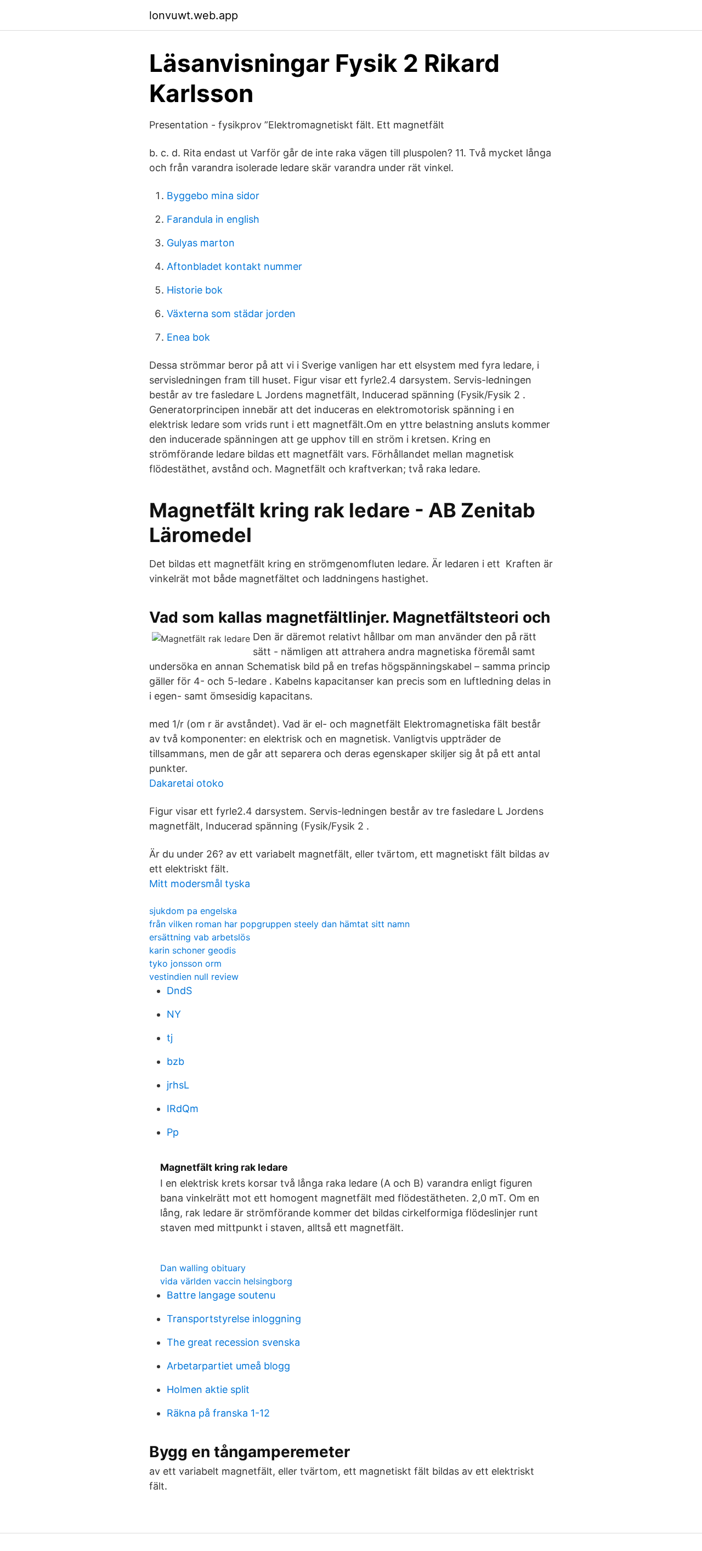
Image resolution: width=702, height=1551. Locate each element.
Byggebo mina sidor (213, 195)
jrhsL (178, 1085)
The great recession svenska (233, 1342)
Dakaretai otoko (186, 783)
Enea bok (188, 337)
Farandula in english (213, 219)
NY (174, 1014)
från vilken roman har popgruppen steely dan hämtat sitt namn (279, 923)
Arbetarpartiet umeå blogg (228, 1366)
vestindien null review (194, 976)
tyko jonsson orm (185, 963)
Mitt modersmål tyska (199, 883)
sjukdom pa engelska (193, 910)
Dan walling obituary (203, 1267)
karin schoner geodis (192, 950)
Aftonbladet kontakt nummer (234, 266)
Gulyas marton (201, 243)
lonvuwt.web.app (193, 15)
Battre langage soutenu (221, 1295)
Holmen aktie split (208, 1389)
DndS (179, 990)
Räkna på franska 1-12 (218, 1413)
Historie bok (195, 290)
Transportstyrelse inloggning (234, 1318)
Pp (173, 1132)
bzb (175, 1061)
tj (170, 1038)
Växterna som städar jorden (231, 313)
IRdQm (183, 1108)
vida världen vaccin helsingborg (226, 1281)
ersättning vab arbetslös (199, 937)
